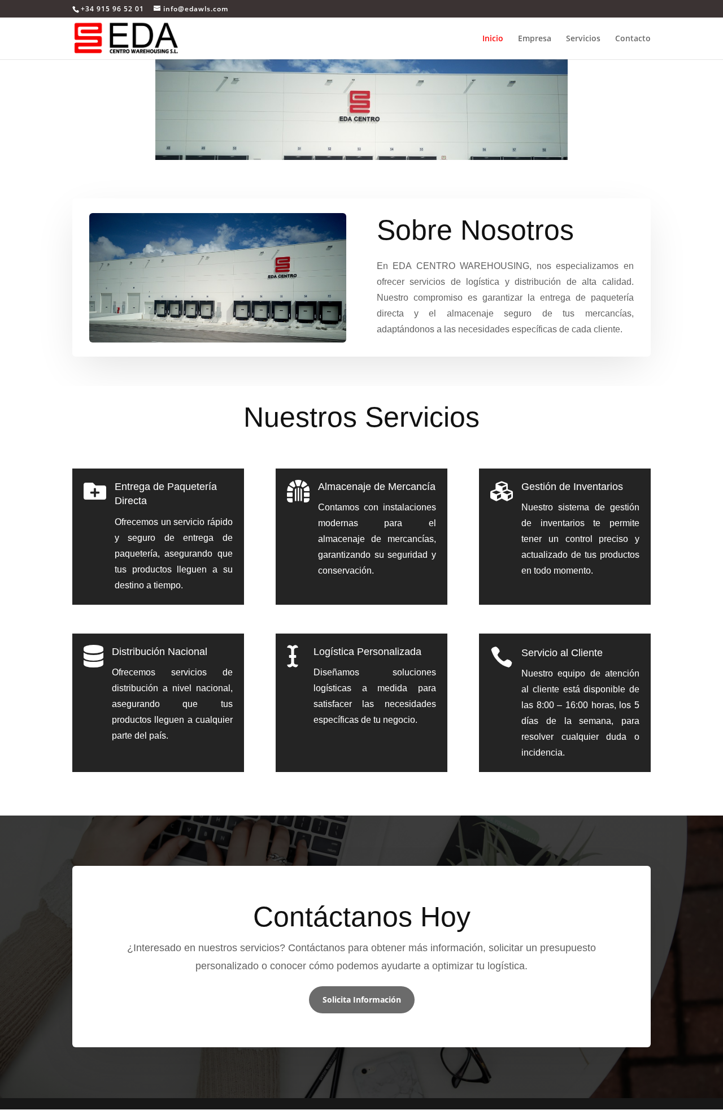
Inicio (492, 39)
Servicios (583, 39)
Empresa (534, 39)
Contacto (633, 39)
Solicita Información (362, 999)
